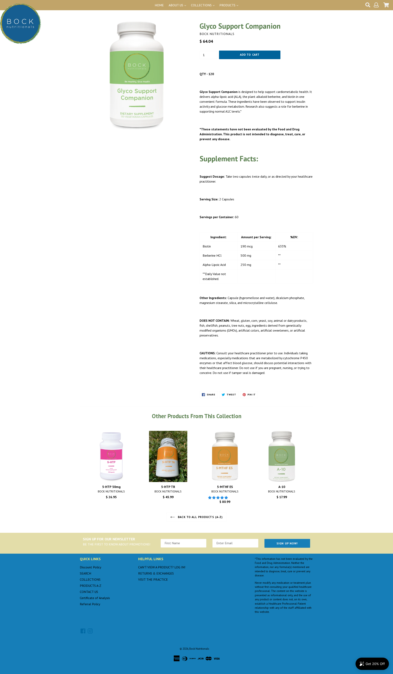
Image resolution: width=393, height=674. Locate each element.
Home (159, 5)
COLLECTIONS (90, 579)
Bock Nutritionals (199, 648)
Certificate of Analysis (95, 598)
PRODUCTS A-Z (90, 586)
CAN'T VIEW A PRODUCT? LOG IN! (161, 567)
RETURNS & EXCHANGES (156, 573)
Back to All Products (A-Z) (200, 517)
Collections (201, 5)
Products (227, 5)
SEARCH (85, 573)
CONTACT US (89, 592)
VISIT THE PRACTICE (153, 579)
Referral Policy (90, 604)
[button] (218, 498)
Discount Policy (90, 567)
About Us (176, 5)
